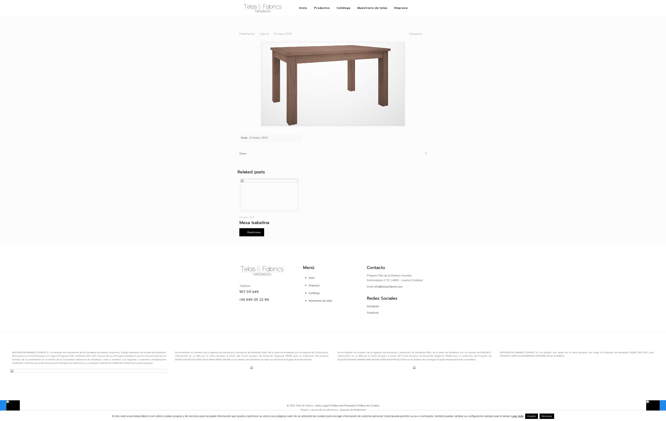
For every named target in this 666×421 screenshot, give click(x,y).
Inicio (312, 277)
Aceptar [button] (531, 416)
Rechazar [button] (547, 416)
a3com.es (332, 409)
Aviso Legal (322, 405)
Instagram (373, 306)
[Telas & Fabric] (262, 8)
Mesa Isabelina (254, 223)
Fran (262, 33)
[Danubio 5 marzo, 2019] (10, 407)
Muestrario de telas (320, 300)
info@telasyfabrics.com (388, 286)
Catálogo (314, 293)
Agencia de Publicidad (353, 409)
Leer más (517, 416)
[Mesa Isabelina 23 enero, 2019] (656, 407)
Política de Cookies (368, 405)
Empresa (314, 285)
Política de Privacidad (343, 405)
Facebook (373, 312)
